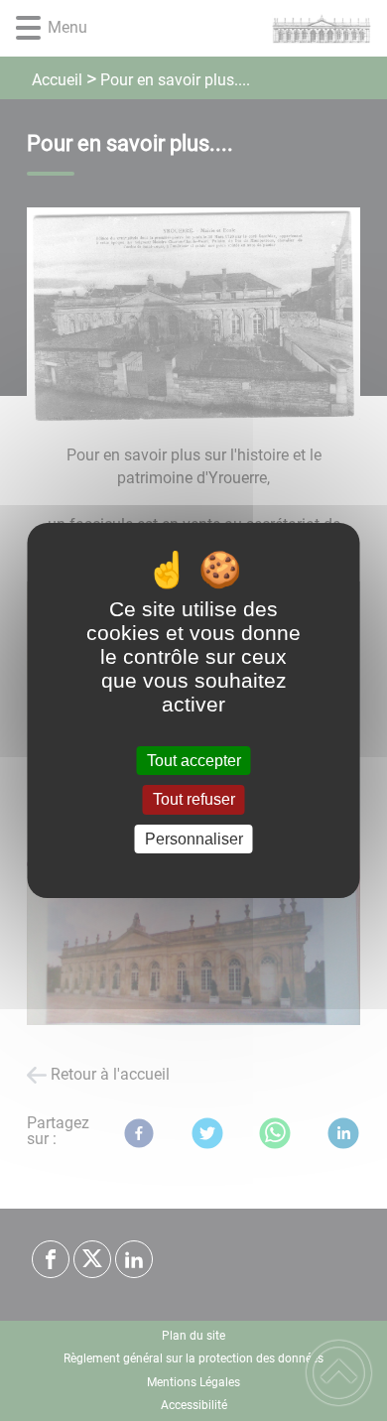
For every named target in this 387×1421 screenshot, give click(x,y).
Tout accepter (194, 760)
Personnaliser (194, 839)
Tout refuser (194, 800)
